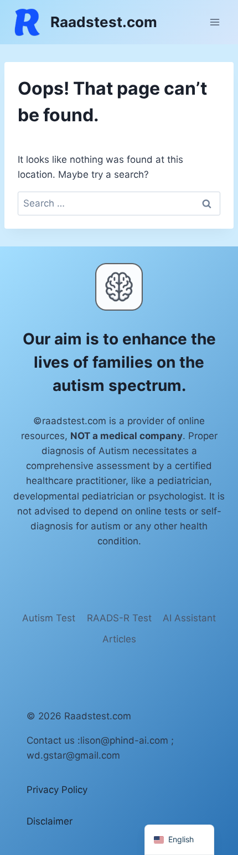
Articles (119, 639)
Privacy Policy (57, 789)
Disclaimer (50, 821)
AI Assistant (189, 618)
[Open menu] (214, 21)
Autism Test (48, 618)
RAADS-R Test (119, 618)
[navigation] (179, 840)
